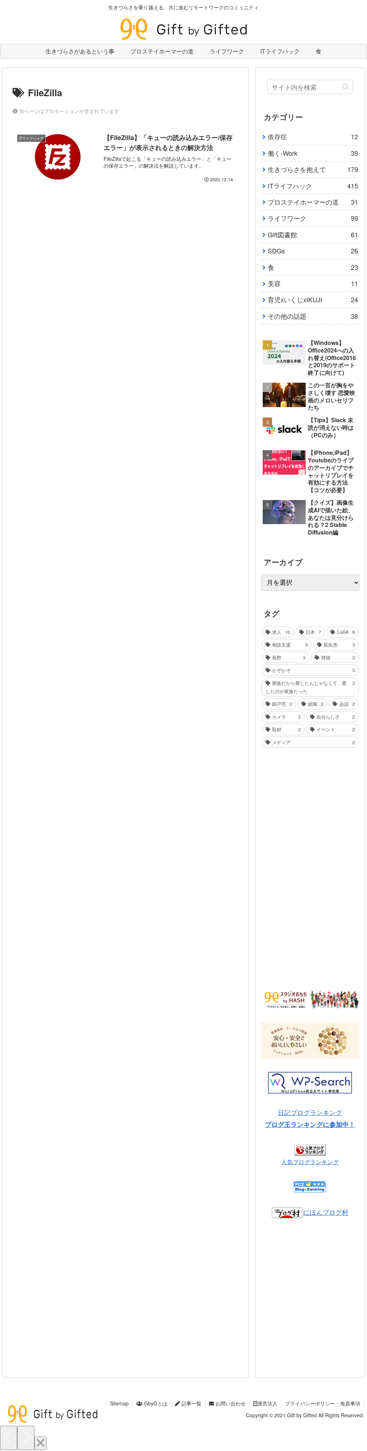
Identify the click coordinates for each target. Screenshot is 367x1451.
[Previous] (8, 1438)
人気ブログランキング (310, 1161)
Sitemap (119, 1403)
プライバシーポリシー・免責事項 (322, 1403)
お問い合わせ (230, 1403)
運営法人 (267, 1403)
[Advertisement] (125, 256)
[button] (345, 87)
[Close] (40, 1443)
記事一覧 (190, 1403)
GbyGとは (155, 1403)
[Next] (25, 1438)
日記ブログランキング (310, 1112)
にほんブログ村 (325, 1212)
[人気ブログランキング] (310, 1148)
